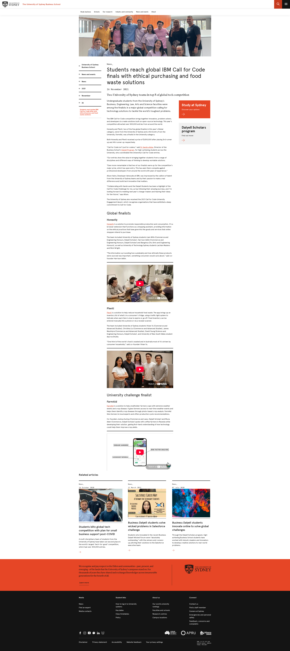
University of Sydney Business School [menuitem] (90, 66)
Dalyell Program (127, 150)
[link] (90, 604)
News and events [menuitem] (88, 74)
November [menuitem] (86, 96)
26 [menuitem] (83, 103)
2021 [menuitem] (84, 88)
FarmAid (110, 406)
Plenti (109, 313)
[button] (278, 4)
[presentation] (100, 517)
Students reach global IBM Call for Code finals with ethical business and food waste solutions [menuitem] (89, 112)
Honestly (110, 224)
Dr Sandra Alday (146, 147)
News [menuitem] (84, 81)
